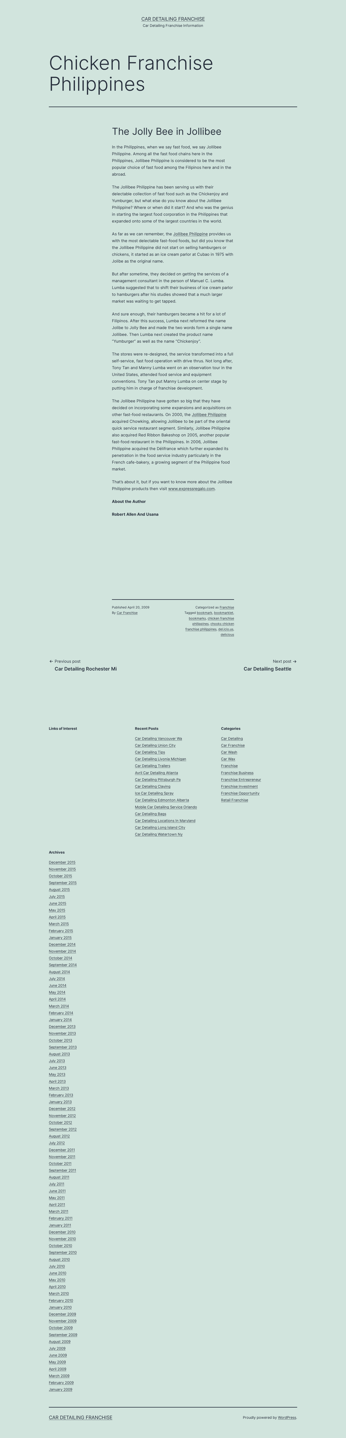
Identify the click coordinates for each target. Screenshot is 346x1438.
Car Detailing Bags (150, 814)
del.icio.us (225, 629)
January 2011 (60, 1225)
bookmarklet (223, 613)
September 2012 (63, 1129)
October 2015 (60, 876)
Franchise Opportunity (240, 793)
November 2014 (62, 951)
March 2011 (58, 1211)
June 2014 (57, 985)
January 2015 (60, 938)
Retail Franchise (234, 800)
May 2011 (57, 1198)
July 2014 (57, 979)
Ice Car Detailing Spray (154, 793)
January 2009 (60, 1389)
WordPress (287, 1417)
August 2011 (59, 1177)
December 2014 (62, 944)
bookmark (204, 613)
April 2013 (57, 1081)
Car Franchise (127, 613)
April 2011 (57, 1204)
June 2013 (57, 1067)
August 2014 (59, 972)
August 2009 (59, 1341)
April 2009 (57, 1369)
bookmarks (197, 618)
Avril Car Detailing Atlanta (156, 773)
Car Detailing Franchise (173, 19)
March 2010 (59, 1293)
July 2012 (57, 1143)
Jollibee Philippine (190, 234)
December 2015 (62, 862)
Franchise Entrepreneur (241, 779)
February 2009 (61, 1383)
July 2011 (56, 1184)
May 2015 (57, 910)
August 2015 (59, 889)
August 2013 (59, 1054)
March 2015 (59, 924)
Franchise (227, 607)
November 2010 (62, 1239)
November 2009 (62, 1321)
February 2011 (60, 1218)
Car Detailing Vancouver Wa (158, 738)
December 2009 (62, 1314)
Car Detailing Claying (152, 786)
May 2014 (57, 992)
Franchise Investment (239, 786)
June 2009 (58, 1355)
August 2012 (59, 1136)
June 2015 (57, 903)
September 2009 (63, 1335)
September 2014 (63, 965)
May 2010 (57, 1280)
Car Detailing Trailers (152, 766)
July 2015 (57, 896)
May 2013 (57, 1074)
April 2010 (57, 1287)
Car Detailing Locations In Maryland (165, 821)
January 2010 (60, 1307)
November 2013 (62, 1033)
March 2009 (59, 1376)
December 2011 (62, 1150)
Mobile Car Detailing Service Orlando (166, 807)
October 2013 (60, 1040)
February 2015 (61, 931)
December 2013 (62, 1026)
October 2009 (61, 1328)
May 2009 (57, 1362)
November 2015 (62, 869)
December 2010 (62, 1232)
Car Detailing (232, 738)
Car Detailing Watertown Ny (159, 834)
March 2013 (59, 1088)
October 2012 (60, 1122)
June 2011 (57, 1191)
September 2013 (63, 1047)
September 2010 (63, 1252)
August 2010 (59, 1259)
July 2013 (57, 1061)
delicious (227, 634)
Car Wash (229, 752)
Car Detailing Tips (150, 752)
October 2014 (60, 958)
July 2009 (57, 1348)
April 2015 (57, 917)
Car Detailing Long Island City (160, 827)
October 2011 (60, 1163)
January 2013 (60, 1102)
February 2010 (61, 1300)
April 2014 (57, 999)
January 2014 (60, 1020)
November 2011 (62, 1157)
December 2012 (62, 1109)
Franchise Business (237, 773)
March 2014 (59, 1006)
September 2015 (63, 883)
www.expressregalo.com (191, 488)
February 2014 (61, 1013)
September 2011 (62, 1170)
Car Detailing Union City (155, 745)
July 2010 (57, 1266)
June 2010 (57, 1273)
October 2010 (60, 1246)
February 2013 (61, 1095)
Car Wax (228, 759)
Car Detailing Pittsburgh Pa (158, 779)
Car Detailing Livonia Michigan (160, 759)
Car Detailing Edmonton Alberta (162, 800)
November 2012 (62, 1116)
